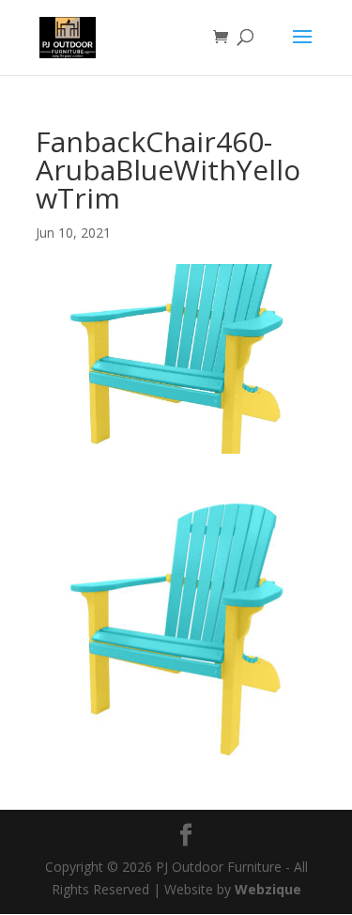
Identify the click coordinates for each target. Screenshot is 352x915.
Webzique (268, 889)
